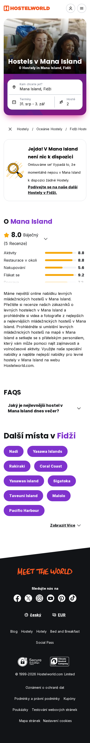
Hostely (27, 631)
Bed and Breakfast (65, 631)
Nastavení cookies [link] (57, 721)
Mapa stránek (29, 721)
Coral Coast (51, 466)
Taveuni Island (23, 495)
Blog (13, 631)
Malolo (58, 495)
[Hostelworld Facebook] (17, 598)
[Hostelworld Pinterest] (61, 598)
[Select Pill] (70, 8)
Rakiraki (17, 466)
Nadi (13, 451)
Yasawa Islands (47, 451)
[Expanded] (10, 129)
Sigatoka (61, 481)
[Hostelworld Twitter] (28, 598)
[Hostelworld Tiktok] (72, 598)
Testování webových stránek (54, 710)
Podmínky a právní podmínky (37, 699)
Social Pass (45, 642)
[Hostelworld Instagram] (39, 598)
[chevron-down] (45, 238)
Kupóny (70, 699)
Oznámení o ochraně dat (45, 687)
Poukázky (20, 710)
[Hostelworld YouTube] (50, 598)
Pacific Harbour (24, 510)
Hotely (41, 631)
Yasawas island (24, 481)
